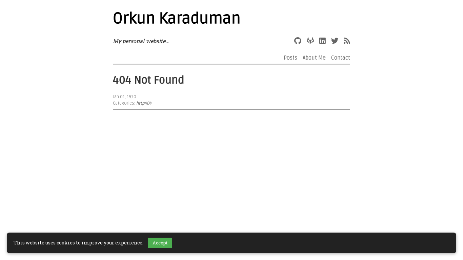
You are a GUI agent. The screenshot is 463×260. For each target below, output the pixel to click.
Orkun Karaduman (177, 18)
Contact (340, 58)
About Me (314, 58)
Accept (160, 243)
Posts (290, 58)
